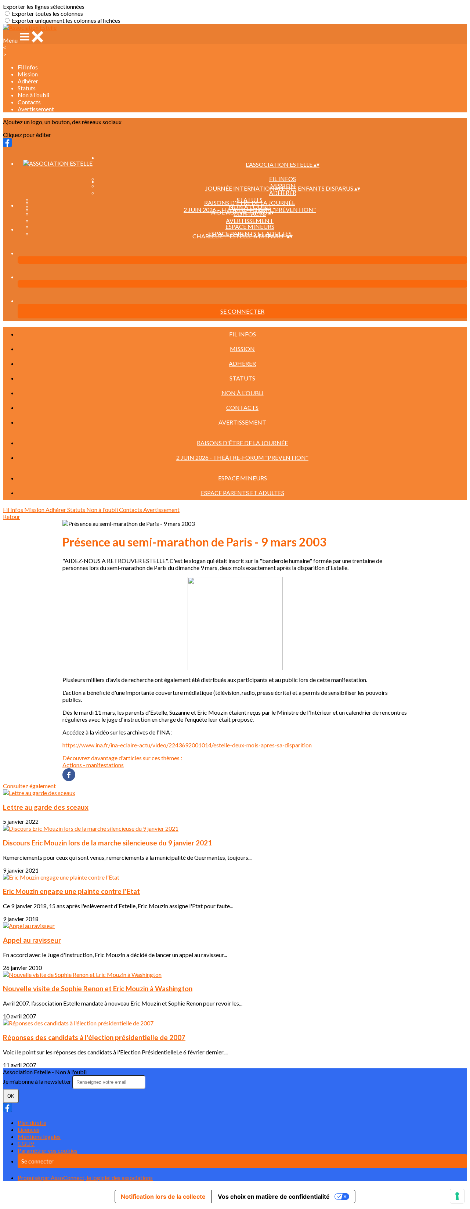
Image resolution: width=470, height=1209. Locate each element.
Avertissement (36, 108)
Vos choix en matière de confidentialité (274, 1196)
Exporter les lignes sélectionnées (43, 6)
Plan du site (32, 1122)
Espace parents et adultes (242, 492)
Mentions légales (39, 1136)
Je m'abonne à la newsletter (37, 1081)
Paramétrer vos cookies (47, 1150)
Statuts (27, 87)
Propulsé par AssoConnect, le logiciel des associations (85, 1177)
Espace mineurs (249, 226)
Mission (28, 74)
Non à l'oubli (33, 94)
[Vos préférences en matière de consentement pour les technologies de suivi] (457, 1196)
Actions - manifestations (93, 764)
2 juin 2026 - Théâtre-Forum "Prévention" (242, 457)
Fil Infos (28, 67)
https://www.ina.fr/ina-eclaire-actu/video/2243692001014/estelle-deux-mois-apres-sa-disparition (187, 744)
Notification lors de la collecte (163, 1196)
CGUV (26, 1143)
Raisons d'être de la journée (249, 202)
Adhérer (28, 80)
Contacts (29, 101)
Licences (28, 1129)
